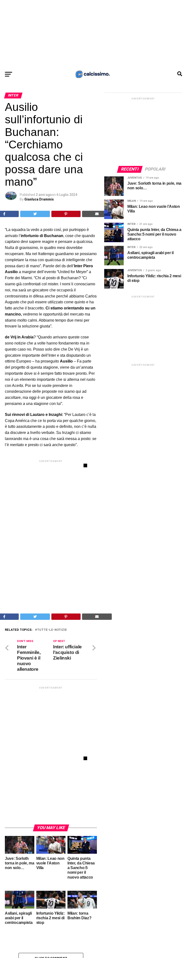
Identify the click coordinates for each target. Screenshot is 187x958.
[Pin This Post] (66, 214)
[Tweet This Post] (35, 214)
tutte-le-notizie (52, 630)
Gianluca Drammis (39, 199)
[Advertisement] (93, 34)
